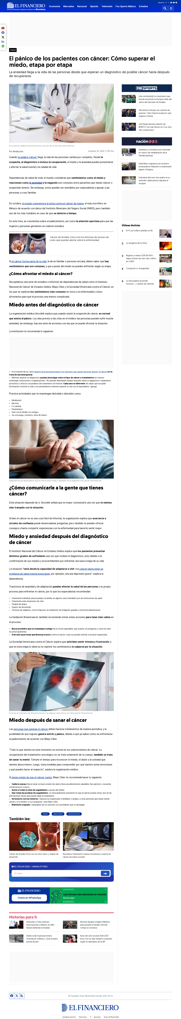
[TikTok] (177, 2)
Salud (13, 50)
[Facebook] (166, 2)
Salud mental (58, 814)
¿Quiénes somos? (69, 1017)
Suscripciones (95, 1017)
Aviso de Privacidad (111, 1017)
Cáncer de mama (74, 814)
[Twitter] (169, 2)
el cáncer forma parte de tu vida (28, 261)
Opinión (94, 6)
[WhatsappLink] (58, 895)
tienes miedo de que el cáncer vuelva (31, 777)
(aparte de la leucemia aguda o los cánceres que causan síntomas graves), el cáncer (70, 372)
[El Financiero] (26, 6)
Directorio (83, 1017)
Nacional (82, 6)
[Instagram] (171, 2)
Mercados (68, 6)
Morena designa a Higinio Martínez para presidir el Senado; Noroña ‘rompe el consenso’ (95, 925)
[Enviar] (105, 873)
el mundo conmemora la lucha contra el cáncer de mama (53, 203)
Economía (54, 6)
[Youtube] (174, 2)
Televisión (106, 6)
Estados (143, 6)
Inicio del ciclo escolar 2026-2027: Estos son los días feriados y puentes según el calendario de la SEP (96, 939)
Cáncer (45, 814)
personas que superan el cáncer (31, 729)
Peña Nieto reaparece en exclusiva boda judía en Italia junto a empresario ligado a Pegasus (155, 167)
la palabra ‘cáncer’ (28, 157)
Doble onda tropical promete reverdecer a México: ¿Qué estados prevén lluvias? (42, 939)
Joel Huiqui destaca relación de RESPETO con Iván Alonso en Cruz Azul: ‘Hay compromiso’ (155, 127)
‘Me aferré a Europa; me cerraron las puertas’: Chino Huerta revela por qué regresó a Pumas (155, 113)
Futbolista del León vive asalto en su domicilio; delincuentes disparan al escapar (154, 181)
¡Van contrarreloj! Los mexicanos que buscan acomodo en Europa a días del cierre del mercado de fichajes (155, 99)
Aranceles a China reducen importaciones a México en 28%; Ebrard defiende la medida (40, 925)
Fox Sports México (126, 6)
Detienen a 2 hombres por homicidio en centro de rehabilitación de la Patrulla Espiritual (154, 153)
